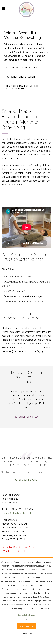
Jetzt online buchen (26, 480)
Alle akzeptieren (26, 626)
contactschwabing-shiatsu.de (17, 513)
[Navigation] (3, 8)
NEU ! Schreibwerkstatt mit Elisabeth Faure (22, 87)
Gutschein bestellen (26, 417)
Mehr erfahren (26, 634)
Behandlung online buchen (21, 68)
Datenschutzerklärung (26, 615)
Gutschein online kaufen (20, 77)
